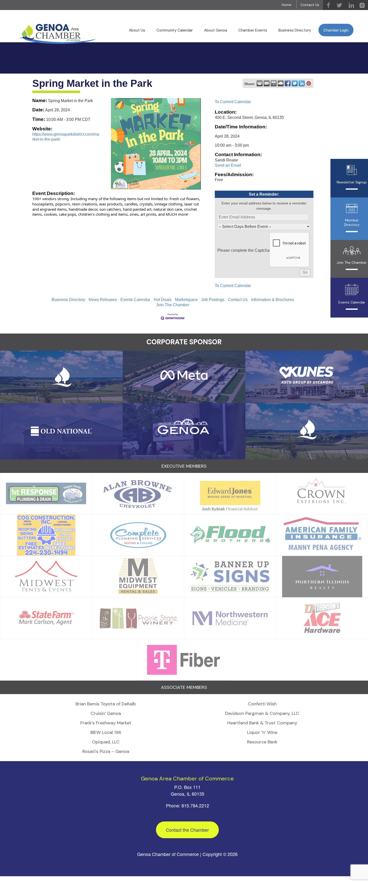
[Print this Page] (260, 83)
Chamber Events (252, 30)
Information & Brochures (272, 300)
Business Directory (294, 30)
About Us (137, 30)
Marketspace (186, 300)
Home (286, 5)
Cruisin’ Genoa (106, 713)
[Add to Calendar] (274, 83)
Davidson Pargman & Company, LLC (262, 713)
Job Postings (212, 300)
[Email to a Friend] (267, 83)
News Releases (103, 300)
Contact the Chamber (187, 829)
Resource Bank (262, 742)
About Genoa (215, 30)
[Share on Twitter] (295, 83)
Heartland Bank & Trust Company (262, 723)
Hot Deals (162, 300)
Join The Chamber (172, 305)
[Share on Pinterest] (309, 83)
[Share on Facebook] (288, 83)
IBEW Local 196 (105, 732)
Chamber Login (335, 30)
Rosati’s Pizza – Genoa (105, 751)
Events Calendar (135, 300)
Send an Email (228, 165)
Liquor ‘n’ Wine (262, 732)
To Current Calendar (233, 102)
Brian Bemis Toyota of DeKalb (106, 704)
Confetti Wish (262, 704)
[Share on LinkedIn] (302, 83)
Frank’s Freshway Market (105, 723)
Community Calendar (174, 30)
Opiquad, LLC (105, 742)
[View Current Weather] (281, 83)
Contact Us (309, 5)
